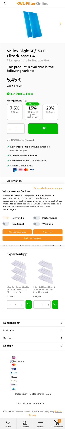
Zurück (4, 3)
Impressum (21, 393)
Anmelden (24, 427)
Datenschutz (37, 393)
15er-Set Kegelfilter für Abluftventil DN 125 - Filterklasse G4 (44, 289)
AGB (48, 393)
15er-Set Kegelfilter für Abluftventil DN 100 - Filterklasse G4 (18, 289)
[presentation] (58, 24)
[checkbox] (5, 217)
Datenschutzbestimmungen (48, 188)
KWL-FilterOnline (36, 403)
